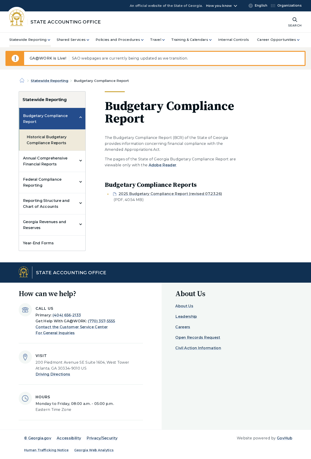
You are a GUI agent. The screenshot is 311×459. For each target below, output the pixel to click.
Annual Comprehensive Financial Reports (45, 161)
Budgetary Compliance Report (45, 119)
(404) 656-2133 (67, 315)
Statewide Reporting (49, 80)
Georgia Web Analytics (94, 450)
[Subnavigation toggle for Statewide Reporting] (52, 40)
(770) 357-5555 (101, 321)
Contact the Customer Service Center (72, 327)
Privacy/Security (102, 438)
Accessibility (69, 438)
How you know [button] (219, 6)
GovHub (284, 438)
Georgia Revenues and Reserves (44, 225)
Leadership (186, 316)
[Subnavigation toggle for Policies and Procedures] (145, 40)
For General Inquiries (55, 333)
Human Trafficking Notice (46, 450)
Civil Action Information (198, 348)
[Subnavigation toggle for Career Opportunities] (301, 40)
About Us (184, 306)
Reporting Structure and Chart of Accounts (46, 203)
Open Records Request (197, 337)
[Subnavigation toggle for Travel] (166, 40)
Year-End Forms (38, 243)
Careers (182, 327)
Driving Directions (53, 374)
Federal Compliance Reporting (42, 182)
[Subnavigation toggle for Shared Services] (91, 40)
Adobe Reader (162, 165)
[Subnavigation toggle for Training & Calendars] (213, 40)
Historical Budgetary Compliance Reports (46, 140)
